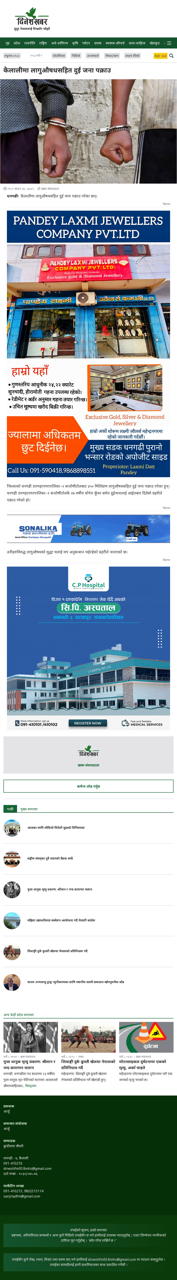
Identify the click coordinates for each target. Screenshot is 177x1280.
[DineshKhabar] (32, 16)
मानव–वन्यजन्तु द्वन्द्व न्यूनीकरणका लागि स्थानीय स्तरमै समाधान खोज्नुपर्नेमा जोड (75, 982)
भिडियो (76, 56)
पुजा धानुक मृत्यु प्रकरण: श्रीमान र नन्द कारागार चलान (59, 890)
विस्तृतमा (30, 1086)
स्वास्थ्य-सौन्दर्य (115, 43)
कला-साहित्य (137, 43)
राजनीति (29, 43)
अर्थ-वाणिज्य (59, 43)
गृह (7, 43)
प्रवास (97, 43)
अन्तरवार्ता (93, 56)
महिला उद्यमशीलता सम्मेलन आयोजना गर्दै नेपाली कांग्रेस (61, 921)
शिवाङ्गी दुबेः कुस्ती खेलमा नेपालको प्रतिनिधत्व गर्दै (57, 951)
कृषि (75, 43)
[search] (171, 55)
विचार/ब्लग (112, 56)
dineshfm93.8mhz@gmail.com (112, 1260)
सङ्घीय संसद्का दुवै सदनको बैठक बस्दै (50, 859)
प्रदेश (17, 43)
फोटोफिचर (59, 56)
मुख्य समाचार (29, 809)
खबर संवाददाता (88, 765)
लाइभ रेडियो (132, 56)
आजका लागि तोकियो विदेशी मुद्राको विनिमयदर (56, 828)
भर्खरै (10, 809)
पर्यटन (86, 43)
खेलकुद (155, 43)
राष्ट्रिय (43, 43)
